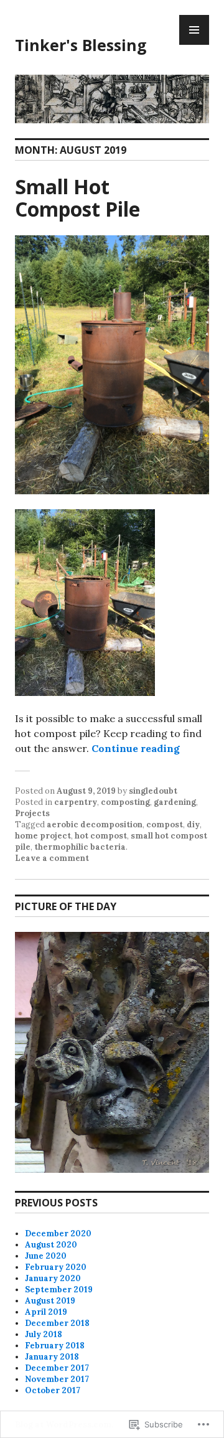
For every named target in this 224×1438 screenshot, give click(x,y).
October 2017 (52, 1390)
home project (43, 835)
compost (164, 824)
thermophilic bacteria (80, 847)
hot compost (101, 835)
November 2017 (57, 1379)
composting (125, 802)
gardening (175, 802)
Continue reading (135, 748)
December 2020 (58, 1233)
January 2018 (52, 1356)
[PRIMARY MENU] (194, 30)
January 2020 (53, 1278)
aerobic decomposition (94, 824)
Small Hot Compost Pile (77, 197)
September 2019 (59, 1289)
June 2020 (46, 1256)
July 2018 (43, 1334)
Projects (32, 813)
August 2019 (50, 1300)
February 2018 (55, 1345)
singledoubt (153, 791)
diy (193, 824)
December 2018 (57, 1323)
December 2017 (57, 1368)
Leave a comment (52, 858)
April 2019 (46, 1312)
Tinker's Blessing (81, 44)
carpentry (75, 802)
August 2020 (51, 1244)
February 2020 (55, 1267)
